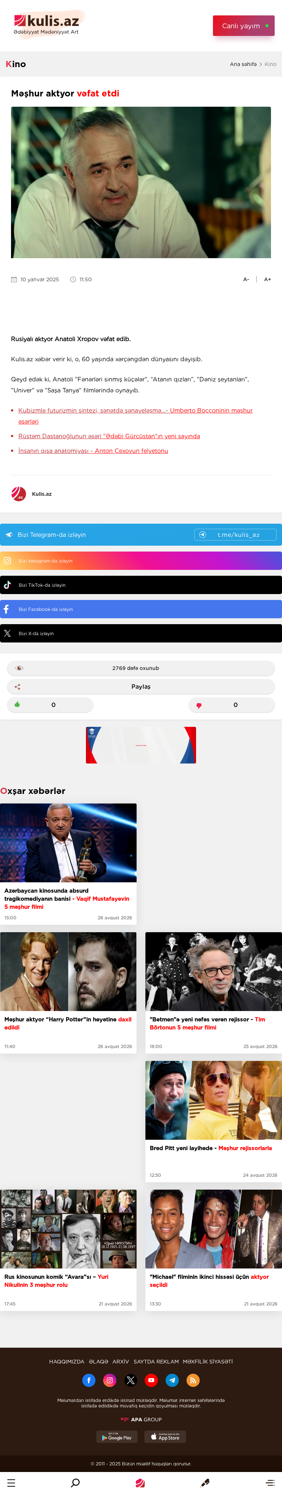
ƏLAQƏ (98, 1362)
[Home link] (140, 1483)
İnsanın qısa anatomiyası (93, 450)
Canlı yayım (241, 26)
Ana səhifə (243, 64)
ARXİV (120, 1362)
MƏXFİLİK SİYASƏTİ (208, 1362)
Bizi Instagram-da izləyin (45, 561)
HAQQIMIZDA (66, 1362)
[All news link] (270, 1483)
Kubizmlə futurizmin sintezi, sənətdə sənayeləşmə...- (135, 416)
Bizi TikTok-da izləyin (42, 585)
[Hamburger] (11, 1483)
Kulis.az (42, 494)
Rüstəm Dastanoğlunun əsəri (109, 436)
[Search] (75, 1483)
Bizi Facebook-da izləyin (46, 609)
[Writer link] (205, 1483)
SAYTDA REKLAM (156, 1362)
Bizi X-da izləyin (36, 633)
